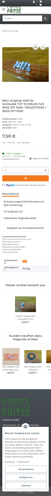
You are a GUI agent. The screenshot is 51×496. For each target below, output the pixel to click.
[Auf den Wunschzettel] (43, 47)
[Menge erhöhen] (45, 170)
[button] (34, 1)
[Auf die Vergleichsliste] (35, 47)
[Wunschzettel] (40, 1)
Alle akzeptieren (26, 469)
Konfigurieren (26, 477)
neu (24, 261)
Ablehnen (26, 485)
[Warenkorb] (40, 4)
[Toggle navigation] (3, 8)
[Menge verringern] (5, 170)
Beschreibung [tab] (10, 193)
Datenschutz (24, 462)
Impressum (10, 462)
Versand (25, 142)
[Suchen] (45, 18)
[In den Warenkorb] (4, 39)
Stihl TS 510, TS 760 (22, 124)
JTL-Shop (30, 492)
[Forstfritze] (14, 9)
